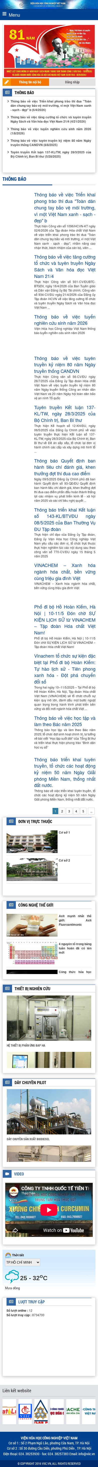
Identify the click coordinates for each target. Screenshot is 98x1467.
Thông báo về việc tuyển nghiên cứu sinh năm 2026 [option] (51, 131)
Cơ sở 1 (64, 832)
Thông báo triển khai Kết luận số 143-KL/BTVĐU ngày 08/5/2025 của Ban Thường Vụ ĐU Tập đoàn (64, 519)
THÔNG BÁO (24, 92)
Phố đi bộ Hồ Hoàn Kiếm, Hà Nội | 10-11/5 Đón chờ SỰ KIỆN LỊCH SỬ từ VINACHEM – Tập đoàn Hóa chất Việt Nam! (64, 619)
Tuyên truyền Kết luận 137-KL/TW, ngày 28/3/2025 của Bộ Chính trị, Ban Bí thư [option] (51, 154)
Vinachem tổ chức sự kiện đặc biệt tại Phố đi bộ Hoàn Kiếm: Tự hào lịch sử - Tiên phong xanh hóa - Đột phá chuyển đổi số (64, 669)
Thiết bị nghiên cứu (32, 988)
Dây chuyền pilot (30, 1082)
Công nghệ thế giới (35, 905)
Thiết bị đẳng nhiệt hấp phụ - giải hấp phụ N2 (38, 1045)
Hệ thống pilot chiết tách (24, 1139)
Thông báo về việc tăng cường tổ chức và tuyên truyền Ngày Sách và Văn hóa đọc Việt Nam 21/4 (64, 266)
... (91, 811)
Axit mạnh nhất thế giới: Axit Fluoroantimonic (75, 920)
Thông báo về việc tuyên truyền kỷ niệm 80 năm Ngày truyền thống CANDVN (64, 364)
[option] (49, 1023)
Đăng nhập (72, 82)
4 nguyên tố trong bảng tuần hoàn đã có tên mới (75, 948)
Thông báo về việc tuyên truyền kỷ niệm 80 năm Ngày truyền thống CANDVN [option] (51, 142)
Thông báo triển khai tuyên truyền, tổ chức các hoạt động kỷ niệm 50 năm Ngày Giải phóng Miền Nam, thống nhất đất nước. (64, 772)
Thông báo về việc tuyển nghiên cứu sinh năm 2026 (64, 319)
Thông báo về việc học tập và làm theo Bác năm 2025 (64, 721)
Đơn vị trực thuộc (35, 821)
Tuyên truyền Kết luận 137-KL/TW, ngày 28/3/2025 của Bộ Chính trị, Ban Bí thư (64, 413)
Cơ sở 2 (64, 860)
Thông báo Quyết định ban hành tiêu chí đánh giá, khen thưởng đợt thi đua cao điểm (64, 467)
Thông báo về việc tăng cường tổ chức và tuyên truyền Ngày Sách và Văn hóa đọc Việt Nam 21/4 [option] (51, 119)
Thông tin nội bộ (30, 82)
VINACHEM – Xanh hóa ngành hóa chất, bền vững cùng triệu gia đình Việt (64, 571)
